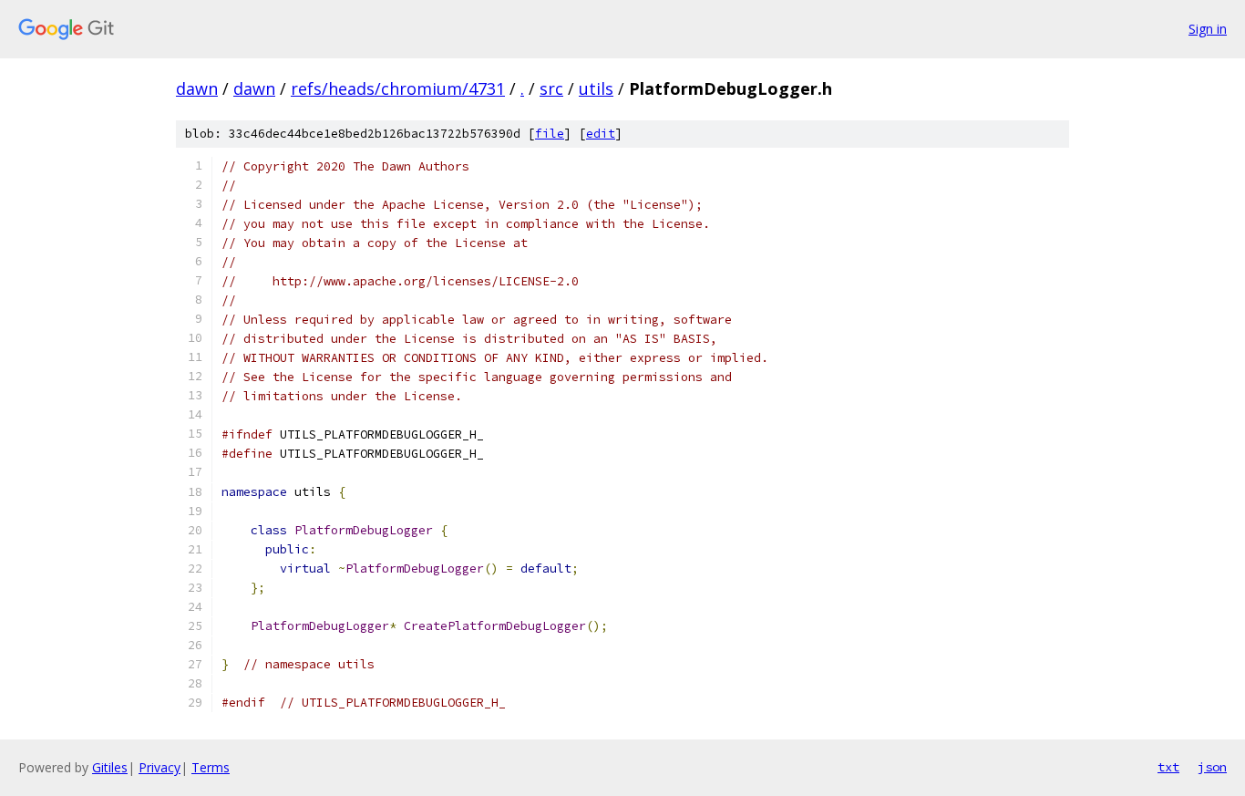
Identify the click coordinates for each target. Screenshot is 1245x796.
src (551, 88)
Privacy (159, 767)
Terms (210, 767)
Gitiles (110, 767)
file (549, 133)
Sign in (1207, 28)
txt (1168, 767)
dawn (197, 88)
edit (600, 133)
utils (596, 88)
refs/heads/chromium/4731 (398, 88)
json (1212, 767)
